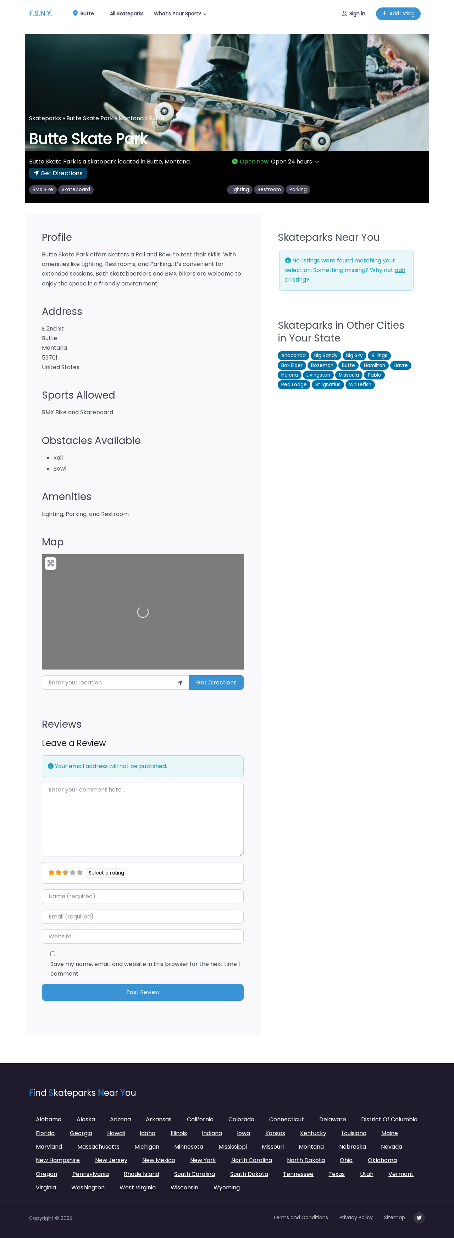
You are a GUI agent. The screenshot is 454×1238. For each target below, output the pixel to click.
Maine (389, 1133)
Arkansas (159, 1119)
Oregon (46, 1174)
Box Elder (292, 365)
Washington (88, 1187)
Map (53, 542)
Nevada (391, 1147)
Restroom (269, 189)
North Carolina (251, 1160)
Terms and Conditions (300, 1217)
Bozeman (322, 365)
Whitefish (360, 384)
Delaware (332, 1119)
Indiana (212, 1133)
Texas (336, 1174)
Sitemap (394, 1217)
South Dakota (249, 1174)
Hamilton (374, 365)
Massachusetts (98, 1147)
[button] (328, 161)
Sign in (357, 13)
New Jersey (111, 1160)
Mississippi (232, 1147)
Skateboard (76, 189)
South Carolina (194, 1174)
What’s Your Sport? (177, 13)
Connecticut (286, 1119)
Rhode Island (141, 1174)
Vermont (401, 1174)
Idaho (147, 1133)
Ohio (346, 1160)
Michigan (146, 1147)
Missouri (273, 1147)
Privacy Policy (356, 1217)
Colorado (241, 1119)
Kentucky (313, 1133)
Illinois (179, 1133)
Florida (45, 1133)
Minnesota (188, 1147)
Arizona (120, 1119)
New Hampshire (58, 1160)
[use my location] (180, 682)
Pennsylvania (90, 1174)
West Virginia (138, 1187)
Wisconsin (184, 1187)
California (200, 1119)
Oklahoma (382, 1160)
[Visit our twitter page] (419, 1217)
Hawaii (116, 1133)
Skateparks (45, 118)
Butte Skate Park (89, 118)
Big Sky (354, 355)
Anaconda (293, 355)
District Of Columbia (389, 1119)
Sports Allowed (78, 395)
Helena (289, 375)
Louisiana (354, 1133)
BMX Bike (43, 189)
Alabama (48, 1119)
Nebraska (352, 1147)
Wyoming (227, 1187)
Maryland (49, 1147)
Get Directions (216, 682)
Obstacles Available (91, 441)
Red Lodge (294, 384)
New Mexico (158, 1160)
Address (62, 311)
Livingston (318, 375)
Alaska (86, 1119)
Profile (57, 237)
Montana (131, 118)
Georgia (81, 1133)
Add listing (402, 13)
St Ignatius (327, 384)
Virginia (46, 1187)
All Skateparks (127, 13)
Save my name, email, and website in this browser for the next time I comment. (145, 969)
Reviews (62, 724)
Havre (401, 365)
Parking (298, 189)
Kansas (275, 1133)
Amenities (67, 497)
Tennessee (298, 1174)
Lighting (240, 189)
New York (203, 1160)
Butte (86, 13)
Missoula (349, 375)
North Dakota (306, 1160)
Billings (379, 355)
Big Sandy (326, 355)
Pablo (374, 375)
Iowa (243, 1133)
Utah (366, 1174)
